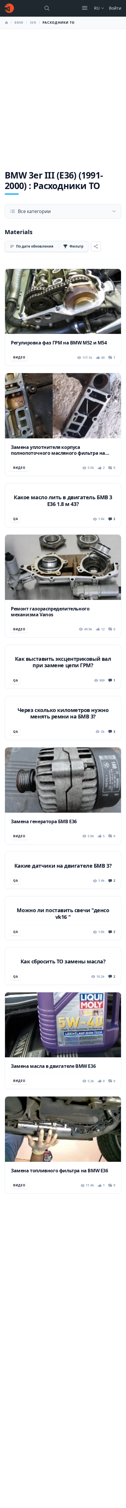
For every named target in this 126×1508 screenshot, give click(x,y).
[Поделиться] (96, 246)
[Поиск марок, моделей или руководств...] (47, 8)
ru (97, 8)
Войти (115, 8)
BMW (18, 22)
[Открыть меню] (84, 8)
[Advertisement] (63, 95)
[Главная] (9, 8)
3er (33, 22)
